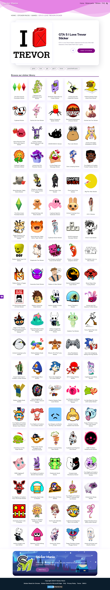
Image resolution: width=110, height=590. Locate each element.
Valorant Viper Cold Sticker (55, 191)
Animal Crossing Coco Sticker (72, 213)
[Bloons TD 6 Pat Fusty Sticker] (55, 344)
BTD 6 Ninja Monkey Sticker (73, 377)
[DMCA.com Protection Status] (55, 588)
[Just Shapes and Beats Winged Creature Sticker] (73, 390)
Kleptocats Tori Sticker (37, 260)
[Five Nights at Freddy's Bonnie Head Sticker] (37, 463)
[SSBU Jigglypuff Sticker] (19, 463)
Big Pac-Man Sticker (91, 191)
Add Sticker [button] (86, 51)
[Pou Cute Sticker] (73, 133)
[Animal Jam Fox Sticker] (91, 110)
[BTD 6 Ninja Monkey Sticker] (73, 368)
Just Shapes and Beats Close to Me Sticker (55, 260)
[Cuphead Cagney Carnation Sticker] (19, 156)
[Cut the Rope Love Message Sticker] (55, 156)
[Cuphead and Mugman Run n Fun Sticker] (73, 511)
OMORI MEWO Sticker (55, 144)
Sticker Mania (10, 3)
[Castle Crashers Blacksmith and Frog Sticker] (37, 133)
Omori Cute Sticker (90, 237)
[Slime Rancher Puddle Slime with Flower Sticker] (37, 319)
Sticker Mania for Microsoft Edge (51, 583)
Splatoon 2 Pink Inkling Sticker (37, 544)
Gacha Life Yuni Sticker (37, 120)
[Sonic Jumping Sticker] (73, 156)
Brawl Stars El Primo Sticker (55, 497)
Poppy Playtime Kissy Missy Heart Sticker (91, 521)
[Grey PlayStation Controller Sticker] (73, 344)
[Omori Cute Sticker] (91, 227)
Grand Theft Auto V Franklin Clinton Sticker (19, 377)
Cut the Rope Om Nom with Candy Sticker (91, 401)
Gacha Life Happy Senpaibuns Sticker (90, 143)
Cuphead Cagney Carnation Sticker (19, 166)
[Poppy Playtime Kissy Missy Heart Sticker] (91, 511)
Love (40, 68)
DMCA (84, 583)
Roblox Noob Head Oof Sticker (19, 260)
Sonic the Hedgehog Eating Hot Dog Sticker (91, 353)
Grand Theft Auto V (72, 68)
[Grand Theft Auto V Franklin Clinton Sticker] (19, 368)
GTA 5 (53, 68)
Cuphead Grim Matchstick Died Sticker (37, 97)
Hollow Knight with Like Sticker (19, 544)
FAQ (64, 583)
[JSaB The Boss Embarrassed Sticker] (91, 438)
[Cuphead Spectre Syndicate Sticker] (55, 204)
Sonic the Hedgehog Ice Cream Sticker (55, 377)
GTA (47, 68)
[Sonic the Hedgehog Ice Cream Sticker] (55, 368)
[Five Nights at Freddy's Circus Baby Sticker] (37, 414)
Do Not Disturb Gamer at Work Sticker (19, 306)
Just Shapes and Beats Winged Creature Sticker (73, 400)
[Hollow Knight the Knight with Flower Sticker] (55, 319)
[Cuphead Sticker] (19, 110)
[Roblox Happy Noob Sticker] (19, 390)
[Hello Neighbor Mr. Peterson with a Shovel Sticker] (37, 390)
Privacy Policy (71, 583)
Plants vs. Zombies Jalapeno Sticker (73, 260)
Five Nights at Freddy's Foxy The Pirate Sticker (19, 497)
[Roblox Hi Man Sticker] (55, 274)
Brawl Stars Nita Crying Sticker (91, 283)
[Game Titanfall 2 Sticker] (73, 296)
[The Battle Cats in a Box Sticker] (91, 250)
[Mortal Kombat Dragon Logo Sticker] (73, 274)
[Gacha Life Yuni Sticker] (37, 110)
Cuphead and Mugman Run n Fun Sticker (73, 521)
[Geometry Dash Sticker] (37, 274)
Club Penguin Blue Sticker (37, 377)
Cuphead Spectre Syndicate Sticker (55, 213)
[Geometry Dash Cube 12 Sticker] (37, 487)
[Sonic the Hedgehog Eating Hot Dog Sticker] (91, 344)
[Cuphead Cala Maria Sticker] (91, 368)
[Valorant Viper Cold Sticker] (55, 180)
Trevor (61, 68)
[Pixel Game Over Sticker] (73, 180)
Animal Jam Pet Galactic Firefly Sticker (91, 306)
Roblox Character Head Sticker (37, 306)
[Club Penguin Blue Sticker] (37, 368)
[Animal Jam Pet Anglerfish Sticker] (73, 86)
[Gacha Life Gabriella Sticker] (55, 511)
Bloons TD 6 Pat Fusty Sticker (55, 353)
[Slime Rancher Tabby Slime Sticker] (19, 180)
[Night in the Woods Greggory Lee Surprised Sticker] (37, 438)
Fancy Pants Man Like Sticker (91, 330)
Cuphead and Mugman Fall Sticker (73, 448)
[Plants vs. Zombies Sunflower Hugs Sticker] (37, 511)
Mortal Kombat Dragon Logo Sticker (73, 283)
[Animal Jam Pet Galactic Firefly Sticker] (91, 296)
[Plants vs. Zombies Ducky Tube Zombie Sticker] (37, 180)
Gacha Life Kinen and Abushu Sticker (91, 544)
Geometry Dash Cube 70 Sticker (19, 521)
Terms (79, 583)
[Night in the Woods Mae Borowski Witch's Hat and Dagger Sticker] (19, 319)
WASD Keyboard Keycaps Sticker (73, 237)
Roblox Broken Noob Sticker (37, 353)
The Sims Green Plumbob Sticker (19, 213)
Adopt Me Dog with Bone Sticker (37, 213)
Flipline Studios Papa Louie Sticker (55, 401)
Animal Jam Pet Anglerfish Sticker (73, 97)
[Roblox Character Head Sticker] (37, 296)
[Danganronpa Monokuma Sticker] (73, 463)
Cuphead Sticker (19, 120)
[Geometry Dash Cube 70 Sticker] (19, 511)
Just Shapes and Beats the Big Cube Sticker (55, 424)
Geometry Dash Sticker (37, 284)
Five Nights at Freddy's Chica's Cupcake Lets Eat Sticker (73, 497)
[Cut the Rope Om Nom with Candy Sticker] (91, 390)
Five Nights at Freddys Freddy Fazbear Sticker (91, 166)
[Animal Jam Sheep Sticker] (91, 487)
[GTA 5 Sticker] (91, 204)
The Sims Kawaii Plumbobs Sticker (19, 97)
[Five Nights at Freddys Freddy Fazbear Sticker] (91, 156)
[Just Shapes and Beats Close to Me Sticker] (55, 250)
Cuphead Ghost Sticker (55, 237)
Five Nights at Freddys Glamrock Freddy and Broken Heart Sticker (19, 424)
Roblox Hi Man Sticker (55, 284)
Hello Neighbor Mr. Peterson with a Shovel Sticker (37, 400)
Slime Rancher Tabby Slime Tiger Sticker (37, 237)
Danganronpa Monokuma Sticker (72, 474)
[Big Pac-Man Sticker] (91, 181)
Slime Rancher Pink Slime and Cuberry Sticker (19, 143)
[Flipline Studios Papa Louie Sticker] (55, 390)
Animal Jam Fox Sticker (91, 120)
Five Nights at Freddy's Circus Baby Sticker (37, 424)
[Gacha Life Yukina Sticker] (55, 534)
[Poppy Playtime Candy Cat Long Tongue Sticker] (91, 414)
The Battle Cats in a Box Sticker (91, 260)
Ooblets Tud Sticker (73, 331)
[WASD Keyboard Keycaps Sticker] (73, 226)
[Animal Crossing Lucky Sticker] (19, 344)
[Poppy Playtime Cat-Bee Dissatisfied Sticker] (19, 226)
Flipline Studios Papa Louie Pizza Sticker (91, 97)
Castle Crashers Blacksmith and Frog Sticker (37, 143)
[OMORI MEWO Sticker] (55, 133)
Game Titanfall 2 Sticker (73, 306)
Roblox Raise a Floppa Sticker (19, 283)
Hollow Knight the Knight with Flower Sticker (55, 330)
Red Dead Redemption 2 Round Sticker (73, 120)
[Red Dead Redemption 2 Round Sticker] (73, 110)
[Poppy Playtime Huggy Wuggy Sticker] (73, 534)
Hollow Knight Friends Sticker (55, 306)
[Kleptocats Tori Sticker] (37, 250)
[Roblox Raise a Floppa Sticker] (19, 274)
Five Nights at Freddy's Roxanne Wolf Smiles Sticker (91, 473)
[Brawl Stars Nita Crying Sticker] (91, 274)
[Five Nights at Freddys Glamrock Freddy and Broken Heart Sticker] (19, 414)
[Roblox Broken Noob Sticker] (37, 344)
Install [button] (42, 570)
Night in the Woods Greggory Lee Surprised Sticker (37, 448)
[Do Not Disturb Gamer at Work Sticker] (19, 296)
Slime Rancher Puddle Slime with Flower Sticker (37, 330)
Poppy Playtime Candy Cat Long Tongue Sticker (91, 424)
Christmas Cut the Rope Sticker (19, 448)
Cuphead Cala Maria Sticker (91, 377)
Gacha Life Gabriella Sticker (55, 521)
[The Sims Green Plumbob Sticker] (19, 204)
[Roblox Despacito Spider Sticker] (55, 110)
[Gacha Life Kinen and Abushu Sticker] (91, 534)
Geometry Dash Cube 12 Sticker (37, 497)
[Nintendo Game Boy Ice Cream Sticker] (55, 86)
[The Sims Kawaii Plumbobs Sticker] (19, 86)
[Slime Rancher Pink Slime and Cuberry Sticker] (19, 133)
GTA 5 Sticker (91, 214)
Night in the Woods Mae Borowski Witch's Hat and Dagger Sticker (19, 330)
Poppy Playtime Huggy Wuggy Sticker (73, 544)
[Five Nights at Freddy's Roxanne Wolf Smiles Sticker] (91, 463)
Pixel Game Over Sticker (73, 191)
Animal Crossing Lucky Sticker (19, 353)
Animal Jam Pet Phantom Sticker (37, 166)
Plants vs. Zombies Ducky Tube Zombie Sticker (37, 191)
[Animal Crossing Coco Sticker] (73, 204)
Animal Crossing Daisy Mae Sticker (55, 448)
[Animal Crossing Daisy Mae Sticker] (55, 438)
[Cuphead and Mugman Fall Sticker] (73, 438)
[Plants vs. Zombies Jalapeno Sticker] (73, 250)
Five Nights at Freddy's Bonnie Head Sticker (37, 474)
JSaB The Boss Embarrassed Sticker (91, 448)
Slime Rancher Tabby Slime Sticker (19, 191)
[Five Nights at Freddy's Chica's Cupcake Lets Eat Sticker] (73, 487)
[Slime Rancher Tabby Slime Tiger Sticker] (37, 226)
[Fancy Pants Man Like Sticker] (91, 319)
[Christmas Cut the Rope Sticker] (19, 438)
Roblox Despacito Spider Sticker (55, 120)
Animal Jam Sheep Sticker (90, 497)
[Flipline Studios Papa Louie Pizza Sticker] (91, 86)
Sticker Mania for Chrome (32, 583)
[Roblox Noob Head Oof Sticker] (19, 250)
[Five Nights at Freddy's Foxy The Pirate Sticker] (19, 487)
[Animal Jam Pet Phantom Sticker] (37, 156)
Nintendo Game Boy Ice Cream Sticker (55, 97)
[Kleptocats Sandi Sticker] (55, 463)
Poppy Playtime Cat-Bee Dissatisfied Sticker (19, 237)
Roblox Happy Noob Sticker (19, 401)
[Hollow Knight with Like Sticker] (19, 534)
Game (33, 68)
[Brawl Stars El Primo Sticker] (55, 487)
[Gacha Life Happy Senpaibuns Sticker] (91, 133)
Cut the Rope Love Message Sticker (55, 166)
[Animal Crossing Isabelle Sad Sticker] (73, 414)
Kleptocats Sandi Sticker (55, 474)
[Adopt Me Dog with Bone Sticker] (37, 204)
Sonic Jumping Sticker (73, 166)
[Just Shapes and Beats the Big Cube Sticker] (55, 414)
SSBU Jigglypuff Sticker (19, 474)
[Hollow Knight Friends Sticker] (55, 296)
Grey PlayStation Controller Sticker (73, 353)
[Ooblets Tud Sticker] (73, 320)
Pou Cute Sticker (73, 144)
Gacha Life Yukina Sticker (55, 544)
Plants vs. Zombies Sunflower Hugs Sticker (37, 521)
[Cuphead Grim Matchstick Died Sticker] (37, 86)
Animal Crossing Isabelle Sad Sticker (73, 424)
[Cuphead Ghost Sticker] (55, 227)
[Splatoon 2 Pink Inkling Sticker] (37, 534)
